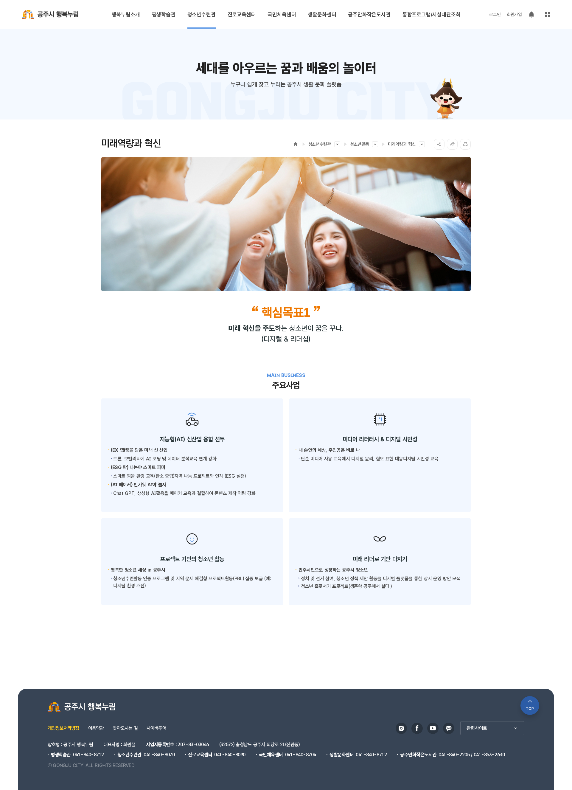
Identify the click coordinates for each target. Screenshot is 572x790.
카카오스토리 (448, 728)
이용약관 (96, 728)
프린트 (465, 144)
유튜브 (433, 728)
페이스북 (417, 728)
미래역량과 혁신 (402, 144)
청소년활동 (359, 144)
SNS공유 (439, 144)
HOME (296, 144)
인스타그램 (401, 728)
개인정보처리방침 (63, 728)
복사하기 (452, 144)
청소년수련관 (319, 144)
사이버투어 (156, 728)
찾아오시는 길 (125, 728)
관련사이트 (477, 728)
